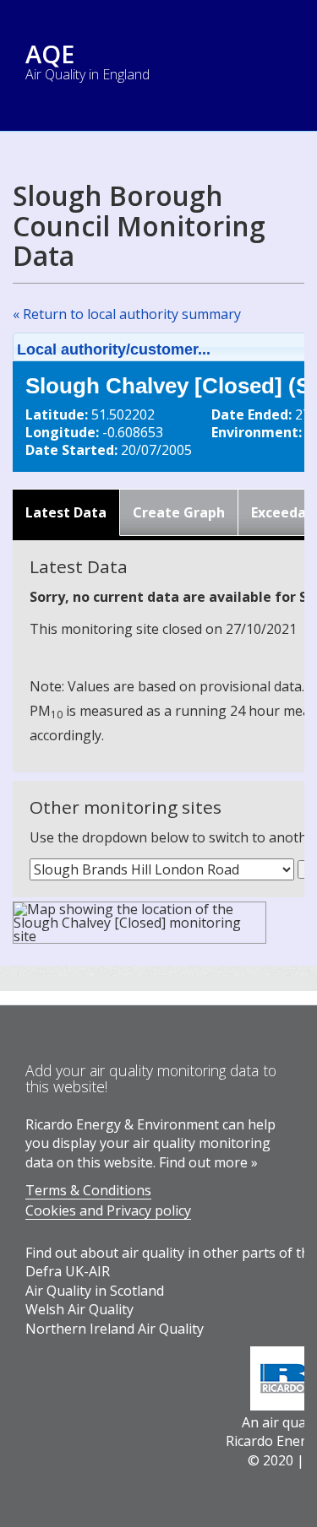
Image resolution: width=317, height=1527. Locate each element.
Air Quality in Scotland (94, 1290)
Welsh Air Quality (79, 1309)
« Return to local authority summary (127, 314)
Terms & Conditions (88, 1190)
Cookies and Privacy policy (108, 1210)
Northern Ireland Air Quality (114, 1328)
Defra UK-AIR (67, 1271)
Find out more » (208, 1162)
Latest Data (66, 512)
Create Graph (179, 512)
